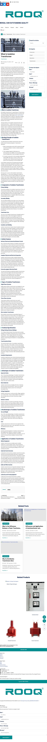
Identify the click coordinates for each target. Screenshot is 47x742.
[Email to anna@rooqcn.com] (44, 617)
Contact (21, 27)
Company (31, 78)
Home (2, 27)
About (17, 27)
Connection (32, 52)
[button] (19, 63)
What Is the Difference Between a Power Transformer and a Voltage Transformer (11, 528)
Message (31, 87)
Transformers (9, 34)
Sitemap (22, 700)
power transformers (19, 115)
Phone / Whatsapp (33, 82)
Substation (32, 58)
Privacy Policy (27, 700)
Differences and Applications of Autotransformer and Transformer (34, 528)
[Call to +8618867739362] (44, 621)
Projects (12, 27)
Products (7, 27)
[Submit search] (43, 43)
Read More (4, 537)
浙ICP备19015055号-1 (34, 700)
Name (30, 69)
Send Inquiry (35, 94)
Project (31, 55)
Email (30, 74)
